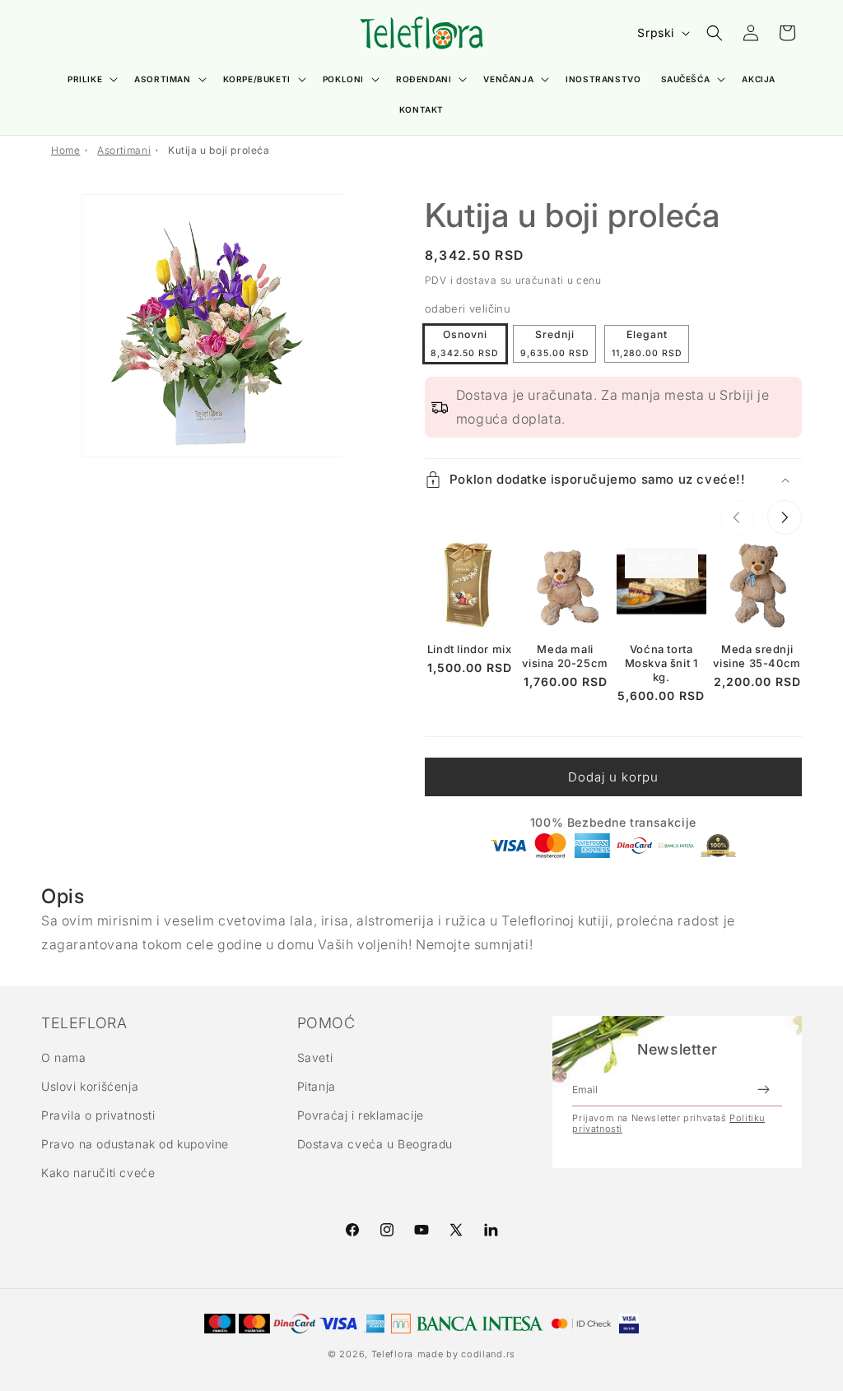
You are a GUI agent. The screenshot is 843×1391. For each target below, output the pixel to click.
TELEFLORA (84, 1023)
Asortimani (124, 150)
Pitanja (316, 1086)
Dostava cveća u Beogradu (375, 1144)
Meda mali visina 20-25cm (565, 656)
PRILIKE (85, 79)
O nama (63, 1057)
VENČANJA (508, 79)
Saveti (315, 1057)
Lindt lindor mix (469, 649)
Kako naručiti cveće (98, 1173)
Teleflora (392, 1354)
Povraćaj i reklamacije (360, 1115)
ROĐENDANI (423, 79)
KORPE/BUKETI (257, 79)
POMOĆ (326, 1023)
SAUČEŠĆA (685, 79)
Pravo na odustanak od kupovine (135, 1144)
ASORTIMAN (162, 79)
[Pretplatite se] (763, 1089)
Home (65, 150)
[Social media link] (490, 1229)
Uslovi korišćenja (89, 1086)
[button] (91, 79)
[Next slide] (784, 517)
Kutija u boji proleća (219, 150)
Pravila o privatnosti (98, 1115)
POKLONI (343, 79)
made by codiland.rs (466, 1354)
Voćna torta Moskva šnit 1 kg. (661, 663)
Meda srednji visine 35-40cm (756, 656)
